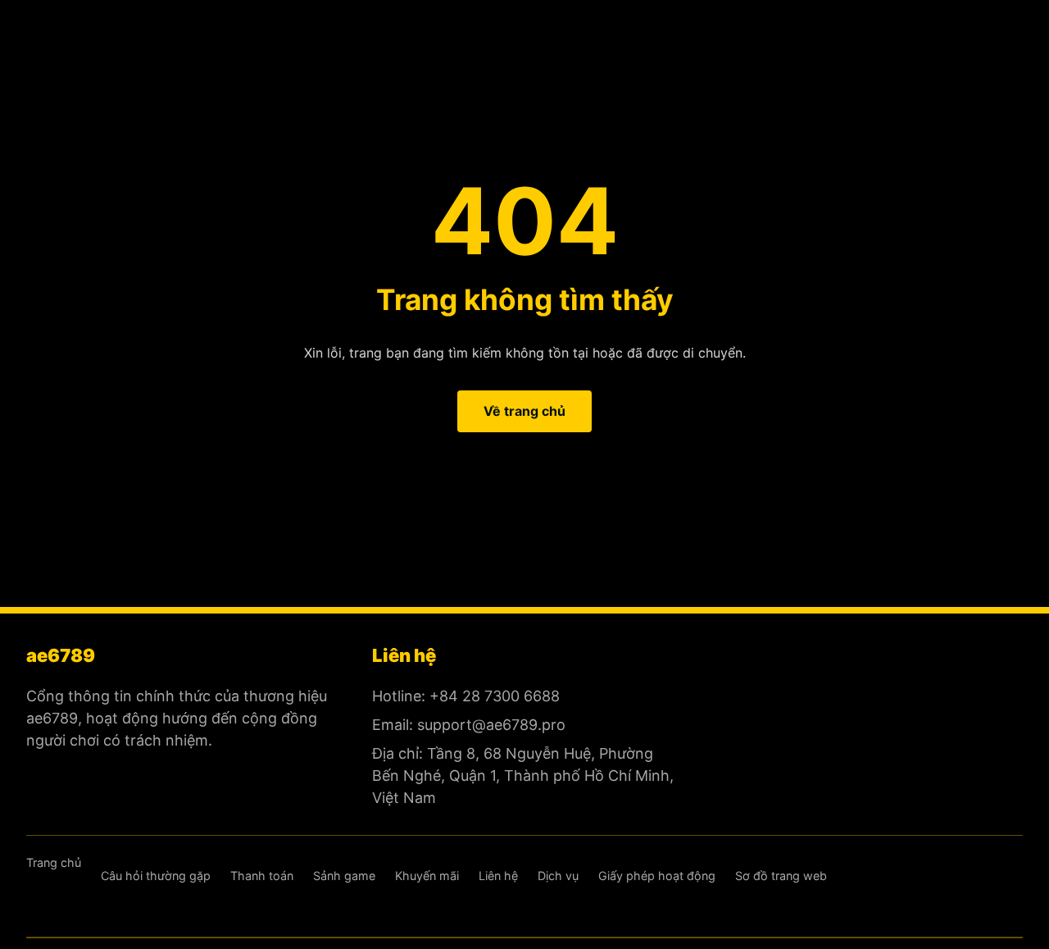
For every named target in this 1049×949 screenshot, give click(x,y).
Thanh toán (261, 876)
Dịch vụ (558, 876)
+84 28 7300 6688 (494, 696)
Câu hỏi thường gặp (156, 876)
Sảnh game (344, 876)
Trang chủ (53, 862)
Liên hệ (498, 876)
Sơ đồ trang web (781, 876)
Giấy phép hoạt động (656, 876)
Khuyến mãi (427, 876)
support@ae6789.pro (491, 724)
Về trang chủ (524, 411)
